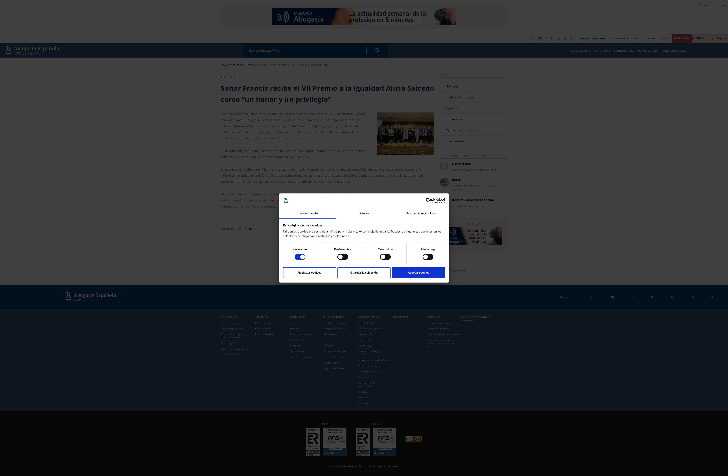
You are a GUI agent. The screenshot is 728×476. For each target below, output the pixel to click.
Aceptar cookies (418, 272)
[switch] (342, 257)
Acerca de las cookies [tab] (420, 213)
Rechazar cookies (309, 272)
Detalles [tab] (364, 213)
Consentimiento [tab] (307, 213)
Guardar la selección (364, 272)
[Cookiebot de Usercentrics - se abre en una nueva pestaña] (428, 201)
